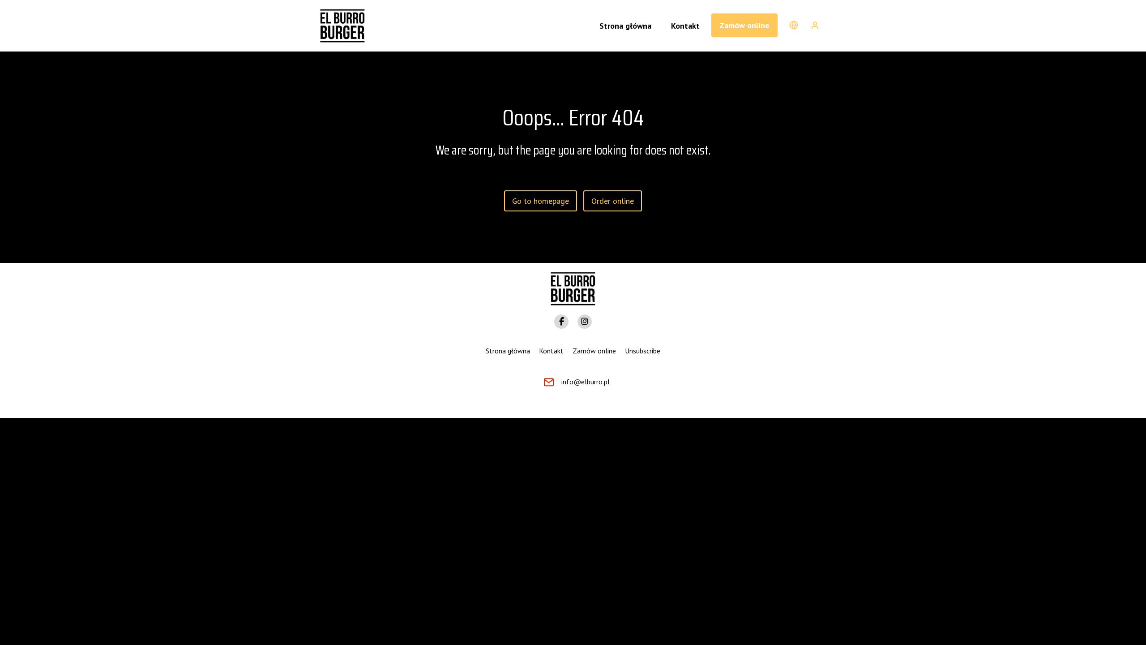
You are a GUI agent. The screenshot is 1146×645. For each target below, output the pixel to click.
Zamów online (744, 25)
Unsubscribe (642, 350)
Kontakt (551, 350)
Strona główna (508, 350)
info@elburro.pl (585, 381)
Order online (612, 201)
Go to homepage (540, 201)
